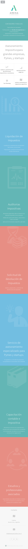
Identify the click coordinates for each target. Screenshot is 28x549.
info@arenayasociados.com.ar (14, 533)
